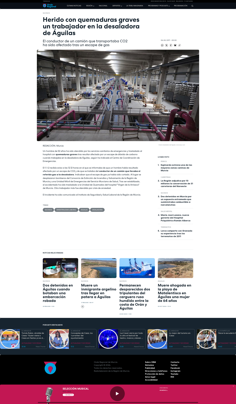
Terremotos (166, 227)
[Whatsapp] (162, 45)
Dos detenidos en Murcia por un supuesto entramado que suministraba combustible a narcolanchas (176, 200)
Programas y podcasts (158, 6)
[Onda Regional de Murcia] (49, 6)
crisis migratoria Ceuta (158, 1)
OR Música (163, 390)
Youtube (174, 374)
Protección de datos (154, 374)
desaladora (97, 210)
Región (89, 6)
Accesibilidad (151, 380)
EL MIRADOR (26, 331)
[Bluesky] (175, 45)
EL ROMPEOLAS (224, 331)
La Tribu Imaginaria (134, 6)
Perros (164, 161)
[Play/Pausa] (117, 393)
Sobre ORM (150, 362)
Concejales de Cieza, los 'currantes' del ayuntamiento (82, 335)
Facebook (175, 368)
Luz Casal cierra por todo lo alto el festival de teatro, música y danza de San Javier (132, 335)
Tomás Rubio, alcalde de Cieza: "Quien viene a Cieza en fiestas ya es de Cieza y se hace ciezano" (33, 335)
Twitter (174, 365)
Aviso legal (150, 377)
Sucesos (46, 13)
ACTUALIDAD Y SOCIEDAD (31, 343)
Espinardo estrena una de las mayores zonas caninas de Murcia (176, 168)
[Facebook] (171, 45)
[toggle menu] (94, 5)
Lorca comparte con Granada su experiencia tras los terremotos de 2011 (176, 233)
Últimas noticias (74, 6)
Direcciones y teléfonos (156, 371)
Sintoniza (149, 365)
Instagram (175, 371)
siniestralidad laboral (66, 210)
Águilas (84, 210)
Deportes (116, 6)
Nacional (103, 6)
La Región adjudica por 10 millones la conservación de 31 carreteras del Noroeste (177, 183)
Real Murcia (179, 1)
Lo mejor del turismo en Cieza (179, 334)
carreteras (165, 177)
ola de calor (171, 1)
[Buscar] (191, 5)
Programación (180, 6)
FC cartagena (188, 1)
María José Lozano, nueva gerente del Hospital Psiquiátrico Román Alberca (175, 218)
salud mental (166, 211)
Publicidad (150, 368)
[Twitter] (166, 45)
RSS (172, 377)
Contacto (175, 362)
